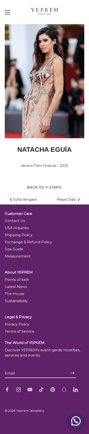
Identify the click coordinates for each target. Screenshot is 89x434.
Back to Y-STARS (44, 187)
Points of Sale (17, 279)
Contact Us (15, 220)
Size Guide (14, 249)
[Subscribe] (72, 373)
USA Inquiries (17, 228)
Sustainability (16, 301)
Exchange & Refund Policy (28, 242)
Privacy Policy (17, 324)
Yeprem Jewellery (30, 410)
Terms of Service (19, 331)
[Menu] (7, 12)
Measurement (18, 256)
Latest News (16, 286)
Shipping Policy (18, 235)
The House (14, 293)
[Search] (77, 22)
